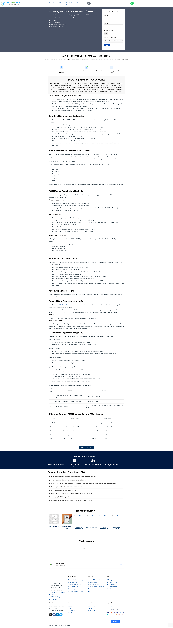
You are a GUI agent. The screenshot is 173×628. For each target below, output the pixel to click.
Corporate (79, 2)
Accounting (64, 4)
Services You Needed (110, 38)
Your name (107, 15)
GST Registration (54, 527)
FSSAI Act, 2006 (63, 305)
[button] (54, 2)
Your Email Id (107, 23)
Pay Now (115, 621)
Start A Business (53, 2)
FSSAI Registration (104, 527)
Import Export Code (66, 527)
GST (60, 2)
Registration (72, 2)
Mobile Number (108, 32)
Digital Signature (91, 527)
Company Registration (79, 527)
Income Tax (65, 2)
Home (47, 2)
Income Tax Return (116, 527)
